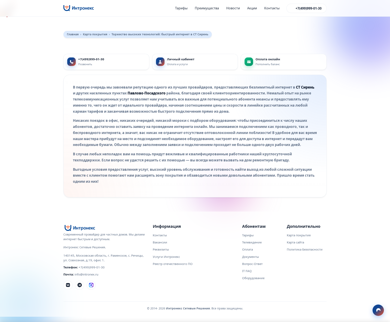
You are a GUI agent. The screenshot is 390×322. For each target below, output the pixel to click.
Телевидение (252, 242)
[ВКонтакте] (68, 285)
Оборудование (253, 278)
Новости (233, 8)
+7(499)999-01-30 (309, 8)
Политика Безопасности (305, 249)
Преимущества (207, 8)
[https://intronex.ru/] (78, 8)
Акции (252, 8)
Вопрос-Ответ (252, 264)
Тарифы (181, 8)
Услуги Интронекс (166, 257)
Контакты (272, 8)
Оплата (247, 249)
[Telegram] (79, 285)
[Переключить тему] (378, 310)
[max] (91, 285)
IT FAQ (247, 271)
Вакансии (160, 242)
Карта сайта (295, 242)
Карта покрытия (299, 235)
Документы (250, 257)
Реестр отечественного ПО (173, 264)
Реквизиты (161, 249)
